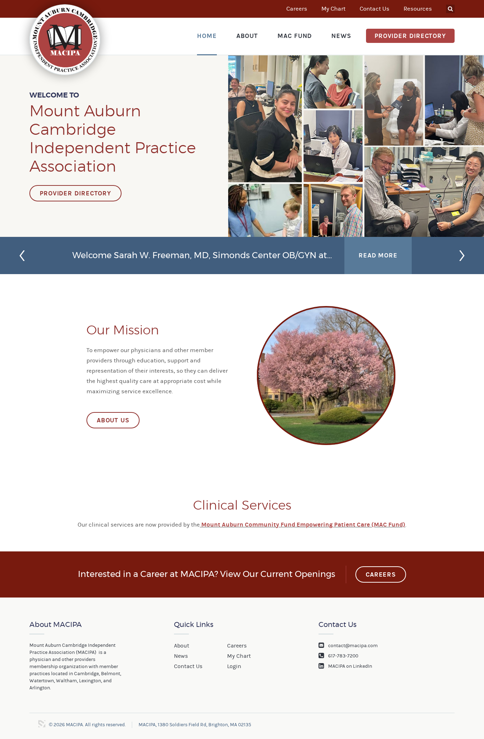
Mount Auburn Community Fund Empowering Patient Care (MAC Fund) (303, 524)
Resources (418, 8)
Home (207, 36)
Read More (378, 255)
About (247, 36)
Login (234, 666)
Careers (296, 8)
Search (450, 9)
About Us (113, 420)
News (341, 36)
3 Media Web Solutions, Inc (41, 723)
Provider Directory (410, 36)
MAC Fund (294, 36)
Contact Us (374, 8)
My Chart (333, 8)
